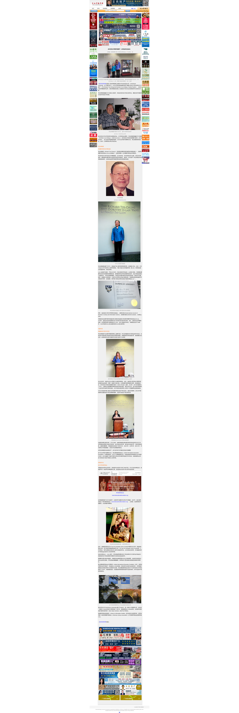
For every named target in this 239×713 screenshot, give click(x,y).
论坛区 (119, 8)
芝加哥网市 (113, 8)
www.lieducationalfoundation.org (120, 501)
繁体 (135, 8)
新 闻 (98, 8)
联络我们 (142, 707)
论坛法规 (135, 707)
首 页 (93, 8)
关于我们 (139, 707)
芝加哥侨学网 (102, 83)
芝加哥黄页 (105, 8)
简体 (132, 8)
